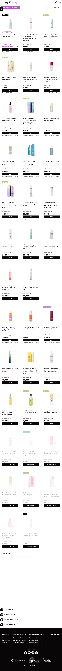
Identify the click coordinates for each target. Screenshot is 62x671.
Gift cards (5, 642)
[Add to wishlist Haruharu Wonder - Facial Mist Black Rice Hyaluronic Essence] (52, 142)
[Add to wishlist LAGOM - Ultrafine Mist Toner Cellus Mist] (10, 225)
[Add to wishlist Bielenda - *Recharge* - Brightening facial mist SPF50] (10, 308)
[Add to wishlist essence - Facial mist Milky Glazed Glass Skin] (31, 514)
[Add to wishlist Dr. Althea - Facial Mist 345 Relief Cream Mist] (10, 432)
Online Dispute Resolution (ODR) (39, 645)
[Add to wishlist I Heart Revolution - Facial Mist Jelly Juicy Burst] (31, 308)
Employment (6, 640)
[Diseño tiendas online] (47, 660)
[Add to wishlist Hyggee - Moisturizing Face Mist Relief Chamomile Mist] (10, 391)
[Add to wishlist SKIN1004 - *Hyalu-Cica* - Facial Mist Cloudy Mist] (52, 15)
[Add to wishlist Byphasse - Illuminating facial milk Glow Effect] (52, 432)
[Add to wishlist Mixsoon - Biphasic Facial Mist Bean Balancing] (52, 99)
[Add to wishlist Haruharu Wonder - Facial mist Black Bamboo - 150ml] (10, 348)
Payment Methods (18, 642)
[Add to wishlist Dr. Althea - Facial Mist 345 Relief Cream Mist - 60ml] (31, 432)
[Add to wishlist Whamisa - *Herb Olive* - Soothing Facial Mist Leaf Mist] (31, 266)
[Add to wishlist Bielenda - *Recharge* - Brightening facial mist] (10, 473)
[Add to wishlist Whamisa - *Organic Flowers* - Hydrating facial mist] (10, 266)
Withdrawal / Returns (19, 640)
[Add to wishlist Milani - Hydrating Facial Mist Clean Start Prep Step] (31, 225)
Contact (15, 645)
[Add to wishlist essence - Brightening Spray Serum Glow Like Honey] (31, 58)
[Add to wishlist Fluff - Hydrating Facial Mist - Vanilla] (10, 58)
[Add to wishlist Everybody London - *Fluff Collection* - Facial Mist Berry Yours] (52, 58)
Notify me (11, 464)
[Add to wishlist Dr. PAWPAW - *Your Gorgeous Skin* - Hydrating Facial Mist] (31, 142)
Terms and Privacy (35, 637)
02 (6, 32)
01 (2, 32)
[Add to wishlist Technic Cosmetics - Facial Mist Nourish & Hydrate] (10, 142)
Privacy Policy (33, 640)
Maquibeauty (6, 634)
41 (8, 32)
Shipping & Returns (19, 637)
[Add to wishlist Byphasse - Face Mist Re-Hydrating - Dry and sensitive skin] (10, 514)
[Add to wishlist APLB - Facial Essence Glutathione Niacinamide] (52, 225)
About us (4, 637)
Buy (10, 49)
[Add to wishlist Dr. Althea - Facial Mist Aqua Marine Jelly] (10, 15)
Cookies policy (33, 642)
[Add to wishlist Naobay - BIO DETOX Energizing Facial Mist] (52, 391)
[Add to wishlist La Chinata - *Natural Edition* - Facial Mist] (31, 391)
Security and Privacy (37, 634)
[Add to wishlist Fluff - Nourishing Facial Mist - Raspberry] (31, 473)
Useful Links (55, 634)
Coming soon (32, 546)
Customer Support (20, 634)
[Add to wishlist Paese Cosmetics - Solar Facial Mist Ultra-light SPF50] (31, 183)
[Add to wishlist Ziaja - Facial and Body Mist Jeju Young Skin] (10, 99)
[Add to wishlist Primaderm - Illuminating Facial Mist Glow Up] (52, 308)
